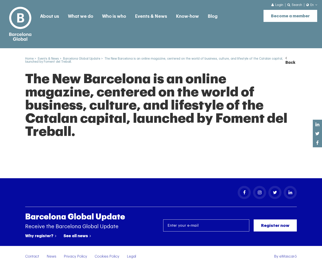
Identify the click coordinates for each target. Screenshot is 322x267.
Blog (213, 16)
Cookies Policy (107, 256)
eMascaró (288, 256)
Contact (32, 256)
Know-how (187, 16)
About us (49, 16)
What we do (80, 16)
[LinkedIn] (290, 192)
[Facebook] (244, 192)
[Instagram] (259, 192)
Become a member (290, 16)
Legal (131, 256)
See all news (76, 236)
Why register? (39, 236)
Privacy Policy (75, 256)
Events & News (151, 16)
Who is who (114, 16)
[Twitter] (274, 192)
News (51, 256)
